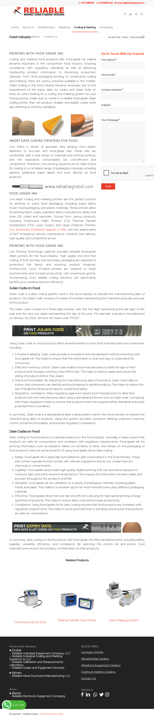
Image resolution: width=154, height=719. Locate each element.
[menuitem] (15, 27)
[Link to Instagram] (142, 14)
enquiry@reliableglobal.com (131, 3)
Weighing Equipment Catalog (100, 665)
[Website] (37, 14)
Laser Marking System (124, 620)
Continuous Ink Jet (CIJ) (30, 622)
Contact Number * (112, 89)
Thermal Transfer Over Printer (77, 620)
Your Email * (108, 74)
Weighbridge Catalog (95, 658)
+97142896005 (87, 3)
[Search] (142, 36)
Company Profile (92, 652)
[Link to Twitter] (136, 14)
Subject (106, 105)
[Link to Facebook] (125, 14)
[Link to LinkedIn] (130, 14)
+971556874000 (105, 3)
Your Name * (108, 59)
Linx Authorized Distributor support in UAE (37, 229)
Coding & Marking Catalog (98, 672)
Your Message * (110, 120)
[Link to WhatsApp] (95, 694)
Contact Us (88, 678)
